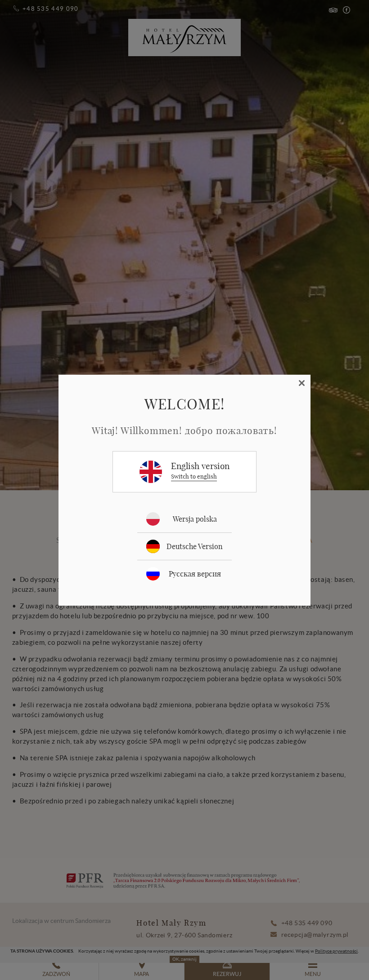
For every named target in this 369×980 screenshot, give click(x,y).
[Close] (302, 383)
